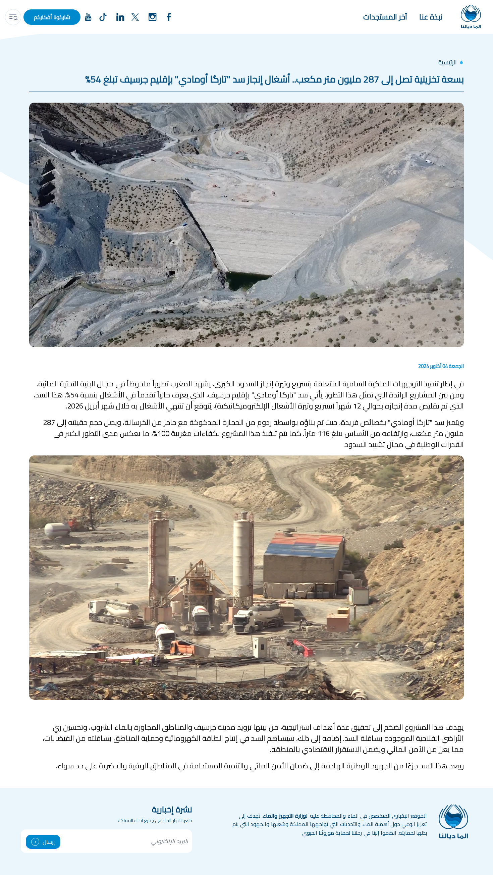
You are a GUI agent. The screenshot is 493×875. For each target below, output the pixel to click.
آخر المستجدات (385, 17)
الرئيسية (447, 62)
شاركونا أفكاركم (52, 17)
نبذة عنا (431, 17)
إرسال (49, 842)
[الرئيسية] (471, 17)
